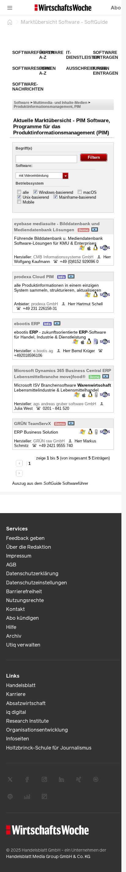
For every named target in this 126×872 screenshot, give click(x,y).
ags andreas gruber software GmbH (65, 404)
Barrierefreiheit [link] (24, 591)
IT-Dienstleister (83, 55)
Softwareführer (33, 52)
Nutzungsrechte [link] (25, 600)
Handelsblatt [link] (20, 685)
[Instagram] (44, 779)
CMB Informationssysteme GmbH (63, 257)
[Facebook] (27, 779)
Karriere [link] (15, 694)
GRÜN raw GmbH (49, 441)
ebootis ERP (27, 323)
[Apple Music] (10, 796)
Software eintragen (105, 55)
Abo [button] (116, 7)
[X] (10, 779)
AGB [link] (11, 564)
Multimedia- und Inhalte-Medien (60, 103)
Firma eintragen (105, 71)
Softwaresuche (31, 68)
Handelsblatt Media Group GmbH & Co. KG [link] (48, 857)
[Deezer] (27, 796)
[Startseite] (9, 22)
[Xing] (78, 779)
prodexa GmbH (45, 304)
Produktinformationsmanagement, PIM (47, 106)
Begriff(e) (24, 148)
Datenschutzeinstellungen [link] (36, 582)
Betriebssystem (30, 183)
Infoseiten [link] (17, 738)
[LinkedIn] (61, 779)
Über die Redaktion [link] (28, 547)
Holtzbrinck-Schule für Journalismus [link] (48, 747)
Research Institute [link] (27, 721)
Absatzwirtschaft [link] (26, 703)
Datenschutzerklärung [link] (32, 573)
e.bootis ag (43, 351)
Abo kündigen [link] (22, 618)
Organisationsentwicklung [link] (37, 729)
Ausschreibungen (87, 68)
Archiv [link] (13, 636)
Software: (24, 166)
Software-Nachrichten (27, 86)
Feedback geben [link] (25, 538)
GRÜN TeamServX (32, 423)
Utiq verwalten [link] (23, 644)
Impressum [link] (18, 555)
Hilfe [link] (11, 627)
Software (21, 103)
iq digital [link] (16, 712)
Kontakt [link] (15, 609)
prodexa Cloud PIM (34, 276)
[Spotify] (95, 779)
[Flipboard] (44, 796)
